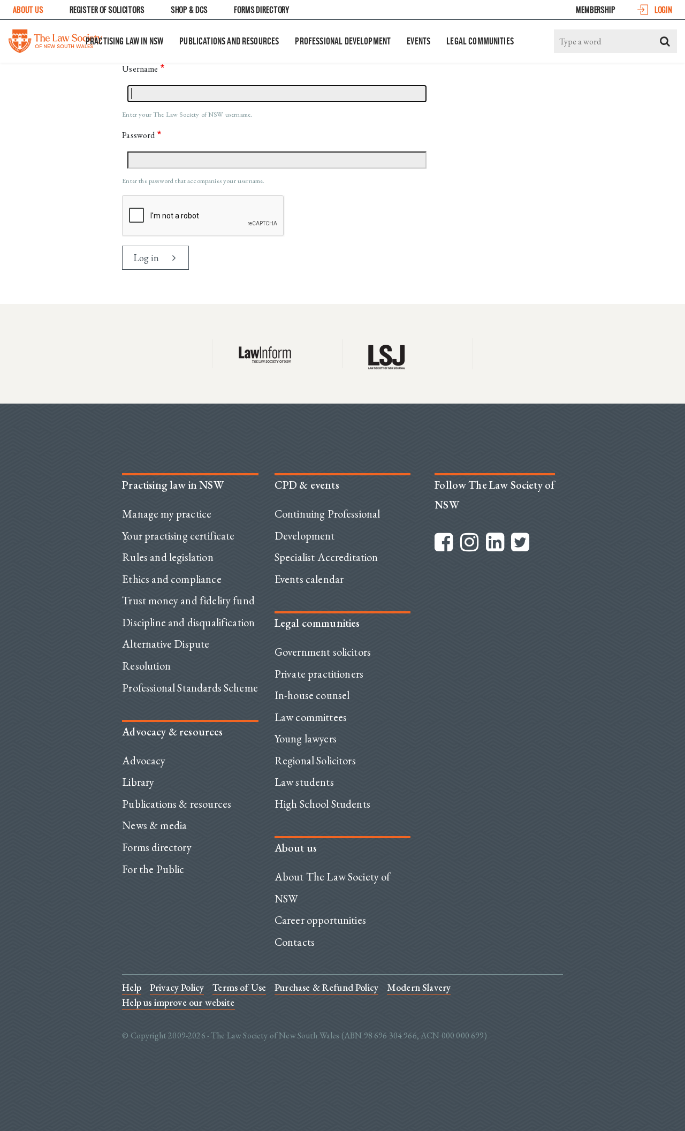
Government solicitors (323, 652)
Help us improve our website (178, 1002)
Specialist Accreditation (326, 557)
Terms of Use (239, 987)
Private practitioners (319, 674)
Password (138, 135)
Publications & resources (176, 804)
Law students (304, 782)
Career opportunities (320, 920)
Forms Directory (261, 9)
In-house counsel (312, 695)
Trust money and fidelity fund (188, 601)
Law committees (311, 717)
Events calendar (309, 579)
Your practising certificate (178, 536)
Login (663, 9)
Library (138, 782)
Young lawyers (306, 739)
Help (131, 987)
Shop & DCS (189, 9)
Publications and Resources (229, 41)
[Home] (55, 38)
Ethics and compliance (171, 579)
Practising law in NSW (124, 41)
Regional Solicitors (315, 761)
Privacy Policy (177, 987)
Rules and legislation (167, 557)
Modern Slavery (419, 987)
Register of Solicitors (107, 9)
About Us (28, 9)
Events (418, 41)
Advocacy (143, 761)
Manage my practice (166, 514)
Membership (595, 9)
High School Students (322, 804)
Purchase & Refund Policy (326, 987)
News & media (154, 825)
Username (140, 68)
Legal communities (480, 41)
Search (665, 41)
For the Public (153, 869)
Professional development (343, 41)
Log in (146, 258)
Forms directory (156, 847)
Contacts (295, 942)
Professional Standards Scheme (190, 688)
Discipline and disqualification (188, 622)
